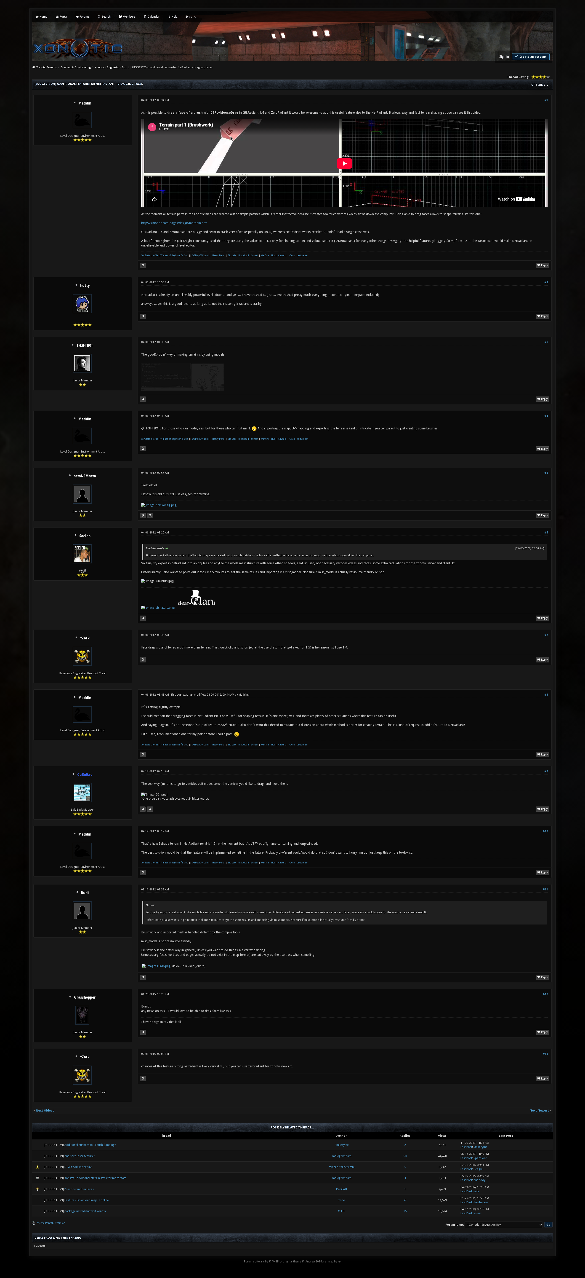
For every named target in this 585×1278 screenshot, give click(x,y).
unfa (476, 1191)
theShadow (480, 1202)
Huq (273, 255)
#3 (546, 342)
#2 (546, 282)
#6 (546, 532)
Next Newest (539, 1110)
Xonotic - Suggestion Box (111, 67)
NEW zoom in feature (78, 1167)
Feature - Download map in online (86, 1200)
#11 (545, 889)
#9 (546, 771)
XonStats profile (149, 255)
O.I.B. (341, 1211)
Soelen (84, 536)
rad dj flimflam (341, 1156)
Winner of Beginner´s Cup (174, 255)
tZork (85, 638)
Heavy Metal (218, 255)
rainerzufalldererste (342, 1167)
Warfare (265, 255)
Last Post (466, 1147)
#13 (545, 1054)
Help (174, 16)
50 (405, 1156)
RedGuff (341, 1189)
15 (405, 1211)
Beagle (478, 1169)
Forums (84, 16)
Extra (189, 16)
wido (341, 1200)
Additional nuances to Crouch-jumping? (90, 1145)
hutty (85, 286)
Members (128, 16)
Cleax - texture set (298, 255)
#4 (546, 416)
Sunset (254, 255)
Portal (63, 16)
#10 (545, 831)
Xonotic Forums (46, 67)
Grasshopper (85, 997)
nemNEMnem (85, 476)
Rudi (85, 893)
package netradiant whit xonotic (85, 1211)
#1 (546, 100)
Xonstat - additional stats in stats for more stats (95, 1178)
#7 (546, 635)
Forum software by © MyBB (261, 1261)
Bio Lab (232, 255)
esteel (477, 1213)
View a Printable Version (51, 1223)
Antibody (479, 1180)
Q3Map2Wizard (200, 255)
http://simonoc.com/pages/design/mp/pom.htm (174, 223)
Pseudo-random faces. (79, 1189)
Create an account (532, 56)
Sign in (504, 56)
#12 (545, 994)
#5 (546, 472)
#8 (546, 694)
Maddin (84, 103)
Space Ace (480, 1158)
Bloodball (243, 255)
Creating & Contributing (76, 67)
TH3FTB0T (84, 345)
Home (43, 16)
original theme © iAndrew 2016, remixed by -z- (312, 1261)
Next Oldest (45, 1110)
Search (106, 16)
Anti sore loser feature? (79, 1156)
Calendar (153, 16)
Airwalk (282, 255)
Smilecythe (342, 1145)
